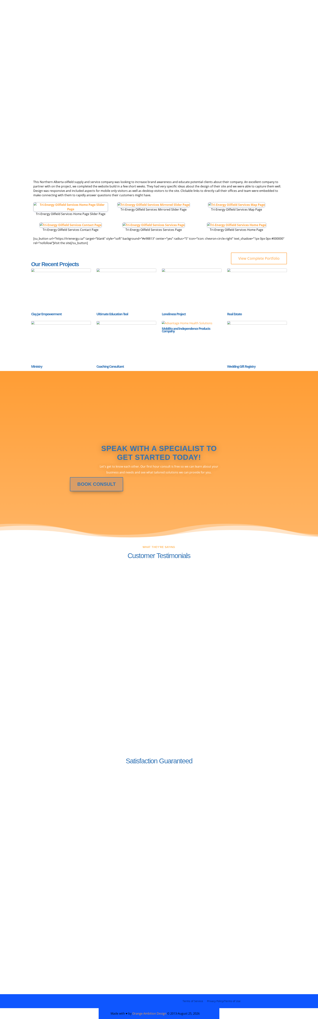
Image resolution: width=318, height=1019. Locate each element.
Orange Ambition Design (149, 1013)
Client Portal (45, 23)
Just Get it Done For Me (210, 17)
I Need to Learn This (138, 111)
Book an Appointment (224, 111)
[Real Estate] (257, 289)
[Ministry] (61, 342)
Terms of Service (193, 1001)
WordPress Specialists (55, 17)
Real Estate (234, 314)
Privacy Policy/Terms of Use (224, 1001)
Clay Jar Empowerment (46, 314)
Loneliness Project (174, 314)
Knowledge (99, 17)
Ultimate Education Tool (112, 314)
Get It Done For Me (65, 111)
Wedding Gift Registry (241, 366)
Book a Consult (52, 956)
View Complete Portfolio (259, 258)
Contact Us (51, 814)
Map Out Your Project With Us (146, 17)
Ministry (36, 366)
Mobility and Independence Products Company (186, 329)
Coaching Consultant (110, 366)
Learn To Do (252, 17)
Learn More (179, 815)
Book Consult (96, 484)
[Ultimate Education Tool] (126, 289)
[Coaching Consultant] (126, 342)
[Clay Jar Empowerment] (61, 289)
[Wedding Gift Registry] (257, 342)
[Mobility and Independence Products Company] (192, 323)
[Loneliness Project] (192, 289)
